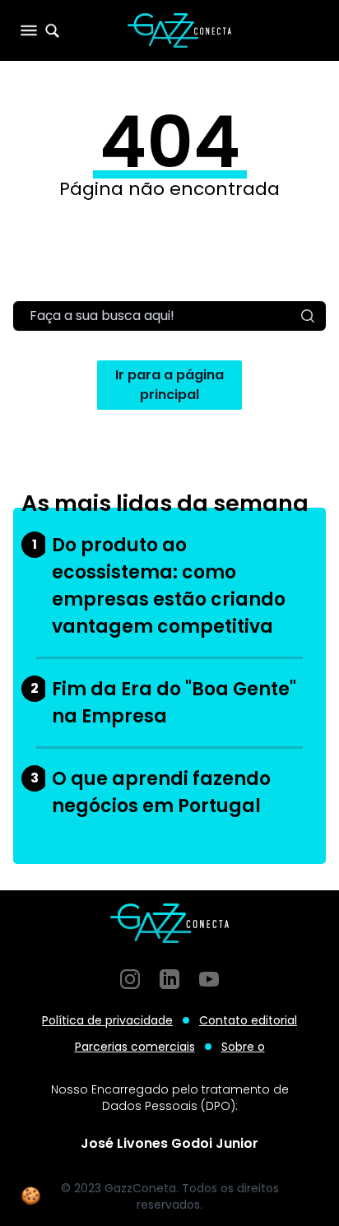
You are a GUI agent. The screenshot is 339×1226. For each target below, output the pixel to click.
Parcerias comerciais (135, 1046)
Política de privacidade (107, 1020)
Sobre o (243, 1046)
